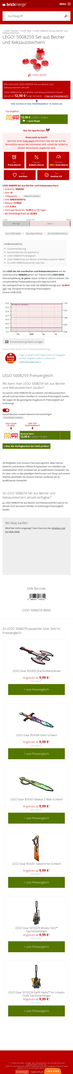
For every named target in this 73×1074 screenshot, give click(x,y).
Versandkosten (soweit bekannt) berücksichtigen (27, 414)
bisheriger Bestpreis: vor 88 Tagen (25, 209)
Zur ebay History (34, 233)
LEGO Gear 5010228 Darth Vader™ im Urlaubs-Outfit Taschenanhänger (36, 993)
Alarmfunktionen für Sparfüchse (23, 252)
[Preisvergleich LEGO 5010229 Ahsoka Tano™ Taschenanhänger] (36, 913)
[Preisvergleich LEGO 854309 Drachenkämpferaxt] (36, 656)
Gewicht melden (32, 196)
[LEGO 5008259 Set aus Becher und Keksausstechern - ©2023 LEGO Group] (36, 59)
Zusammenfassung (16, 248)
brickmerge (22, 1071)
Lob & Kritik (52, 1071)
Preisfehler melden (13, 417)
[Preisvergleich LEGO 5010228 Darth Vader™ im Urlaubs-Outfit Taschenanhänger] (36, 977)
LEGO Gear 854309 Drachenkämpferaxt (37, 671)
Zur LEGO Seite (13, 233)
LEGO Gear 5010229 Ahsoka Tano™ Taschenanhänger (36, 929)
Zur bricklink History (57, 233)
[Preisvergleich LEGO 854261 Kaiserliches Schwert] (36, 848)
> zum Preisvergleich (36, 689)
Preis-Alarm (28, 140)
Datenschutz (37, 1071)
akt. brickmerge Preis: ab (21, 213)
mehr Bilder (39, 75)
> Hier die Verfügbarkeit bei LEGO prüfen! (26, 446)
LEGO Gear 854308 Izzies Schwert (36, 735)
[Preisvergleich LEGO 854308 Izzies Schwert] (36, 720)
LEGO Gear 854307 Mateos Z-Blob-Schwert (36, 799)
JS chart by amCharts (20, 305)
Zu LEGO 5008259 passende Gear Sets (26, 262)
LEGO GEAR (58, 274)
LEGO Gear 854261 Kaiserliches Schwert (36, 864)
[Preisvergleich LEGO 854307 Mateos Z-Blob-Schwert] (36, 784)
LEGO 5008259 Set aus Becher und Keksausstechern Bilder (36, 259)
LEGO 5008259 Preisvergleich (21, 255)
